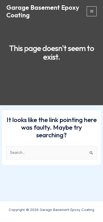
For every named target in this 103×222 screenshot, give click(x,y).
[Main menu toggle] (92, 11)
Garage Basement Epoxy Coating (42, 11)
